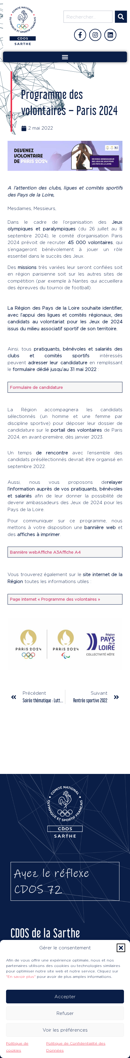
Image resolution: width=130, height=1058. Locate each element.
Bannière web (23, 552)
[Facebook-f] (80, 35)
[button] (121, 948)
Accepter (65, 996)
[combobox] (87, 17)
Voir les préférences (65, 1030)
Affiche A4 (70, 552)
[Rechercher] (121, 17)
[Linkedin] (110, 35)
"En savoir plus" (21, 976)
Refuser (65, 1013)
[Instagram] (95, 35)
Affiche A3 (48, 552)
